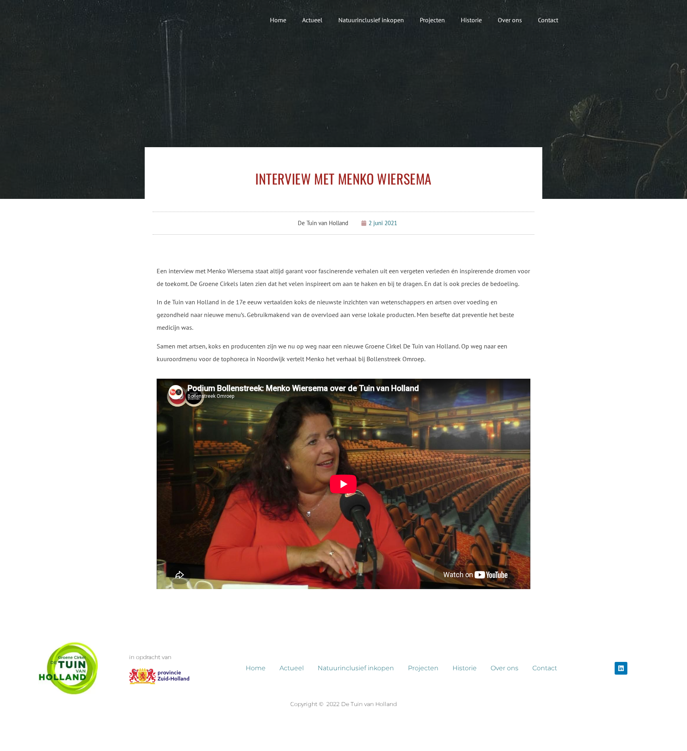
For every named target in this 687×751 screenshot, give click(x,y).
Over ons (510, 20)
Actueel (312, 20)
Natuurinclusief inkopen (371, 20)
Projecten (432, 20)
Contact (548, 20)
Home (278, 20)
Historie (471, 20)
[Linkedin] (621, 668)
